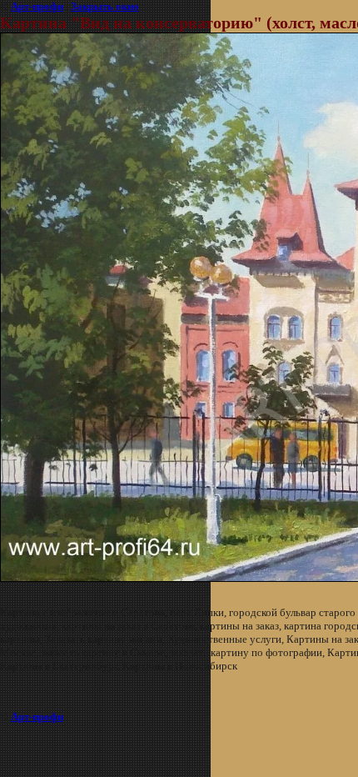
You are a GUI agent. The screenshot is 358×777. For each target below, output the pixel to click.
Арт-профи (37, 6)
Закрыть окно (105, 6)
